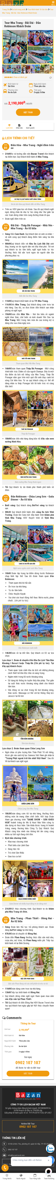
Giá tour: (7, 1029)
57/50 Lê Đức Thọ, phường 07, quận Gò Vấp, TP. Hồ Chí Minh (30, 1144)
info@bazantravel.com (16, 1155)
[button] (51, 32)
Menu (53, 5)
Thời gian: (38, 90)
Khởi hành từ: (13, 84)
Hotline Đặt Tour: (28, 1124)
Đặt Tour (28, 112)
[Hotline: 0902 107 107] (5, 1167)
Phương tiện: (13, 90)
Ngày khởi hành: (40, 84)
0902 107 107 (12, 1150)
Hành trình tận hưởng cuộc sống (12, 5)
